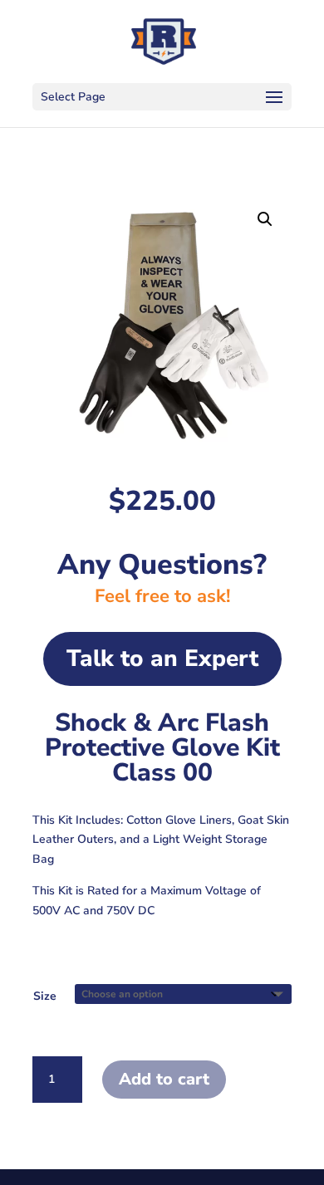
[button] (265, 219)
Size (44, 996)
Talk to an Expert (162, 658)
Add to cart (164, 1079)
